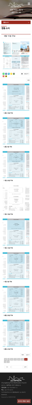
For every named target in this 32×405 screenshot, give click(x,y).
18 (19, 359)
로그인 (16, 9)
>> (8, 362)
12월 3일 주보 (8, 146)
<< (5, 359)
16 (11, 359)
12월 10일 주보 (8, 113)
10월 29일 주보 (8, 315)
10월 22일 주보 (8, 349)
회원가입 (21, 9)
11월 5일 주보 (8, 281)
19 (22, 359)
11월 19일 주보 (8, 214)
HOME (11, 9)
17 (15, 359)
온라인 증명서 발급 (16, 12)
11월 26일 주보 (8, 180)
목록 (28, 80)
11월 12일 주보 (8, 248)
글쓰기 (28, 354)
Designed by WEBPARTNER (8, 397)
